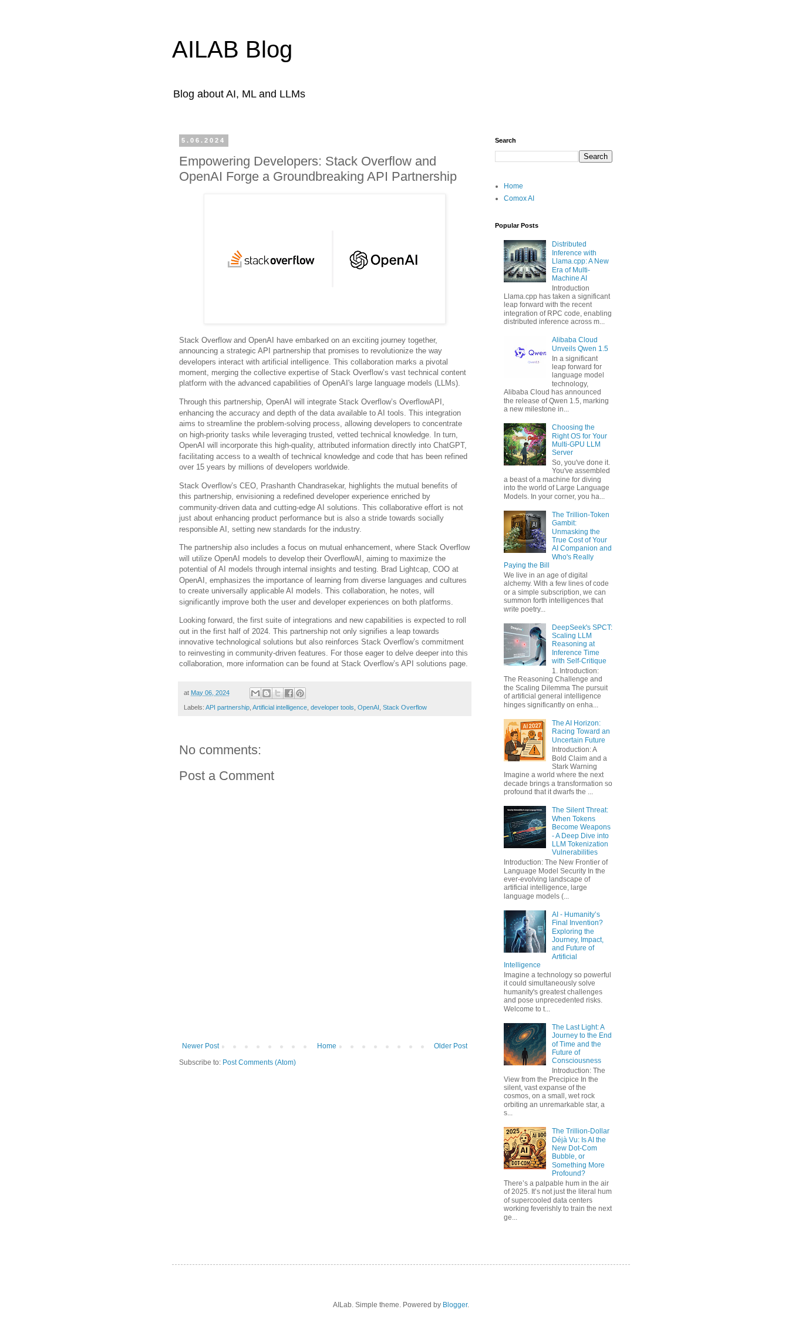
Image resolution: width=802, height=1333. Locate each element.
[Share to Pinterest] (300, 693)
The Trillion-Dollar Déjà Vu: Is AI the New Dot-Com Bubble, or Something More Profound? (580, 1152)
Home (326, 1046)
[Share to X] (278, 693)
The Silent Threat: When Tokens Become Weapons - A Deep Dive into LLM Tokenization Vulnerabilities (581, 831)
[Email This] (255, 693)
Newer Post (200, 1046)
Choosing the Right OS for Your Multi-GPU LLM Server (579, 440)
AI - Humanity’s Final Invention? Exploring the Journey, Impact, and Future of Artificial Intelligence (554, 939)
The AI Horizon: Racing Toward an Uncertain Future (581, 731)
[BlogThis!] (266, 693)
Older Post (450, 1046)
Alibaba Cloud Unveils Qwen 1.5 (580, 344)
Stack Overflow (405, 707)
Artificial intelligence (279, 707)
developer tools (332, 707)
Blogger (455, 1305)
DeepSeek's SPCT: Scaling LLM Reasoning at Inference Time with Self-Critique (582, 644)
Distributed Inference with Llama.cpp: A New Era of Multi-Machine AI (580, 261)
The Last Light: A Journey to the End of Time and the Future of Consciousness (582, 1044)
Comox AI (519, 198)
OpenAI (368, 707)
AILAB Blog (232, 49)
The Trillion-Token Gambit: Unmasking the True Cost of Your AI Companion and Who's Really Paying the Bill (558, 540)
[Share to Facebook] (289, 693)
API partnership (227, 707)
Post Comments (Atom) (259, 1062)
